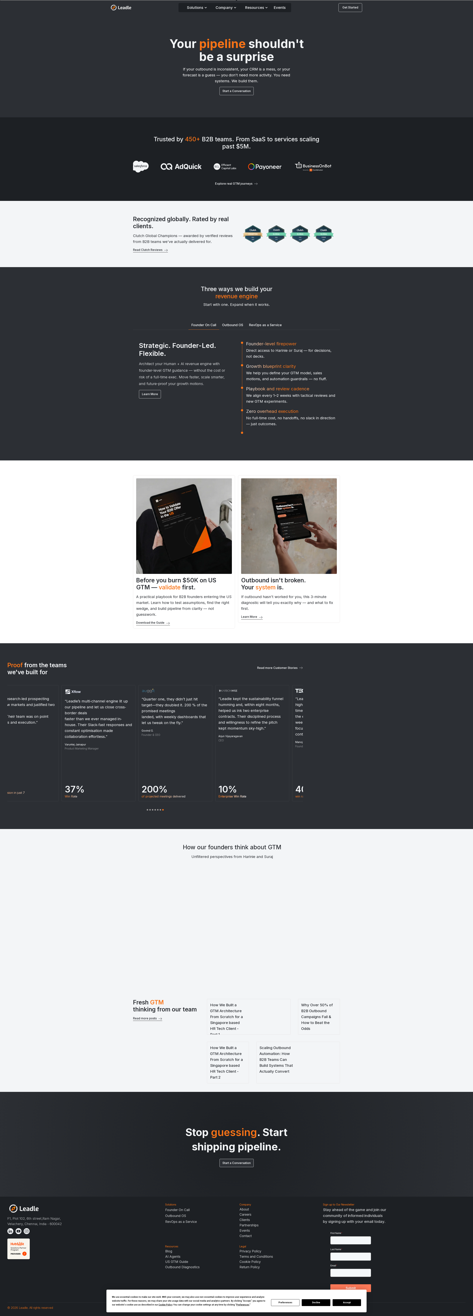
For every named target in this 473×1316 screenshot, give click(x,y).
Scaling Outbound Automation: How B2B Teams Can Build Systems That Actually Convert (276, 1060)
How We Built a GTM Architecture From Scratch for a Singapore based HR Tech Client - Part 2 (226, 1063)
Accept (347, 1302)
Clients (244, 1220)
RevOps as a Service (181, 1222)
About (244, 1209)
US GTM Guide (176, 1262)
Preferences (285, 1302)
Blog (168, 1251)
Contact (245, 1236)
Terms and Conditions (256, 1256)
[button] (197, 7)
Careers (245, 1214)
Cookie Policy (250, 1262)
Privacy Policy (250, 1251)
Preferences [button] (242, 1304)
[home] (121, 8)
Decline (316, 1302)
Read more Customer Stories (277, 668)
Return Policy (249, 1267)
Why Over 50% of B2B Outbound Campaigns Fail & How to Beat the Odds (317, 1017)
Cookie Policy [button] (165, 1304)
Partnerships (248, 1225)
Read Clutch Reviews (147, 250)
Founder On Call (177, 1210)
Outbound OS (175, 1216)
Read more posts (145, 1018)
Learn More (150, 394)
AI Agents (172, 1256)
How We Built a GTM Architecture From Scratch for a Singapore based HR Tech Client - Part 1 (226, 1020)
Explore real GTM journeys (233, 183)
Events (280, 7)
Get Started (350, 7)
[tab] (203, 325)
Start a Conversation (236, 91)
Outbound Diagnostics (182, 1267)
